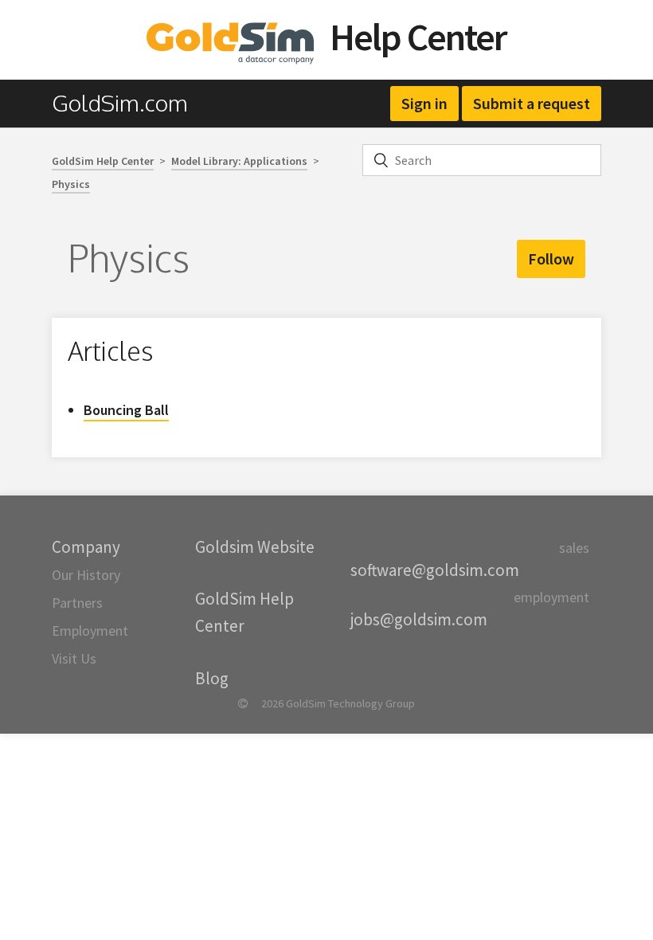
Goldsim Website (255, 547)
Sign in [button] (424, 103)
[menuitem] (128, 103)
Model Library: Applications (239, 161)
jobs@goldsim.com (418, 619)
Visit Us (74, 658)
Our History (86, 575)
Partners (77, 602)
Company (86, 547)
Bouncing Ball (126, 410)
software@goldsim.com (434, 570)
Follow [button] (551, 258)
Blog (212, 678)
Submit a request (531, 103)
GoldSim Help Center (103, 161)
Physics (71, 184)
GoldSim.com (120, 102)
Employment (90, 630)
